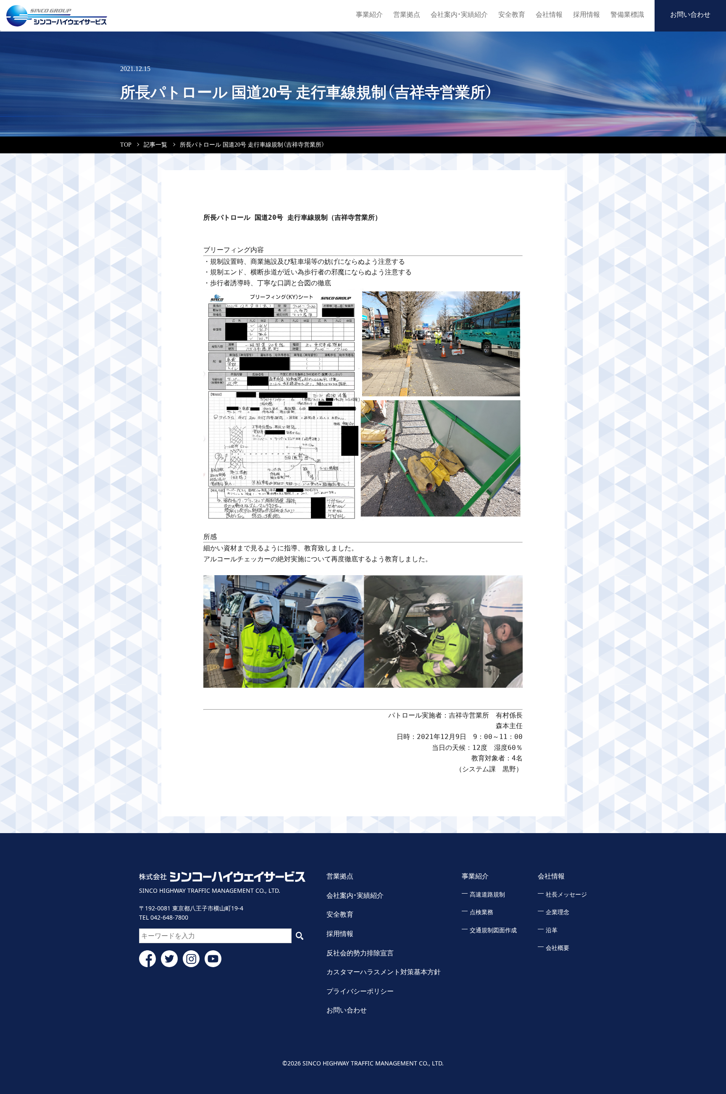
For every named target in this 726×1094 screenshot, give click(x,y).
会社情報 (549, 14)
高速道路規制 (487, 895)
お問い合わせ (690, 14)
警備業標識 (627, 14)
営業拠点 (406, 14)
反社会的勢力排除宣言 (360, 953)
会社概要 (557, 948)
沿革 (552, 930)
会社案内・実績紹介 (459, 14)
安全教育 (511, 14)
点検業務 (481, 912)
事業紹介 (369, 14)
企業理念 (557, 912)
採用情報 (586, 14)
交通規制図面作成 (493, 930)
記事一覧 (155, 145)
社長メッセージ (566, 895)
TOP (125, 145)
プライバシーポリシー (360, 991)
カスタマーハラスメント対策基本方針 (383, 972)
